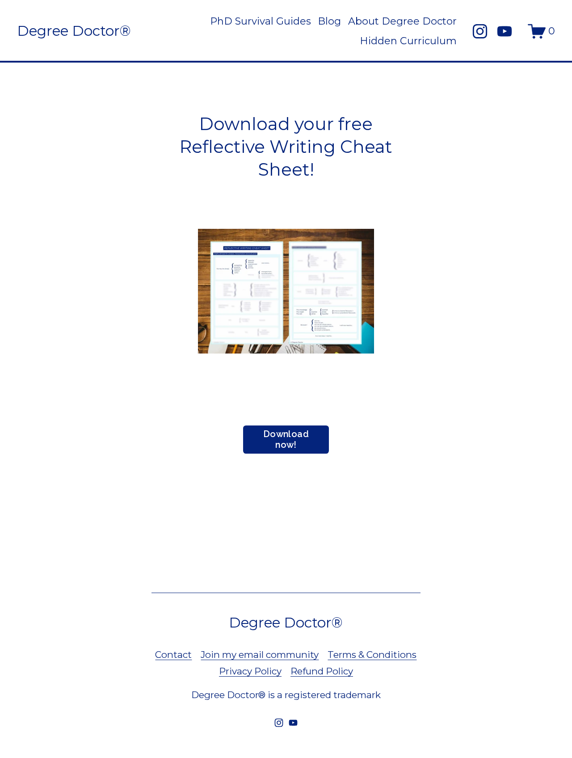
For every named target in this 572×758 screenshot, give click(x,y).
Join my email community (260, 654)
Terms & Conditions (372, 654)
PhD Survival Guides (260, 21)
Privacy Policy (250, 671)
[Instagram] (480, 31)
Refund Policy (321, 671)
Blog (329, 21)
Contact (173, 654)
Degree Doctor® (74, 30)
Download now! (286, 439)
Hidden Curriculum (408, 41)
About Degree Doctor (402, 21)
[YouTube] (504, 31)
